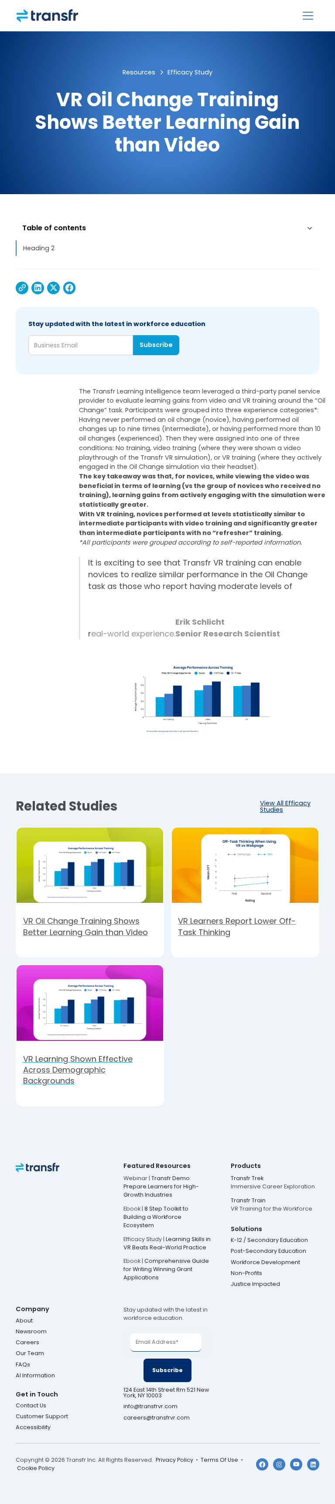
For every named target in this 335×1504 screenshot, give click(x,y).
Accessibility (33, 1427)
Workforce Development (265, 1262)
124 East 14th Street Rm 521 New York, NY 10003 (166, 1392)
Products (246, 1166)
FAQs (23, 1365)
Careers (27, 1343)
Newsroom (31, 1332)
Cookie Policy (36, 1468)
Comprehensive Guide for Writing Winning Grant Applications (166, 1269)
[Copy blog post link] (22, 288)
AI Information (35, 1376)
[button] (307, 15)
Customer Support (42, 1417)
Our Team (30, 1353)
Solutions (246, 1229)
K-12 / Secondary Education (269, 1240)
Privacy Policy (174, 1460)
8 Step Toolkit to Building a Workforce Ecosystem (155, 1217)
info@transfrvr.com (150, 1407)
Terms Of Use (219, 1460)
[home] (47, 15)
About (24, 1321)
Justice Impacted (255, 1284)
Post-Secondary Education (268, 1251)
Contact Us (31, 1406)
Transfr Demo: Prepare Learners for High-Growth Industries (161, 1186)
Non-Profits (246, 1273)
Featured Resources (157, 1166)
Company (32, 1309)
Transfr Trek (247, 1178)
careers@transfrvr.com (157, 1418)
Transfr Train (248, 1200)
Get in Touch (37, 1394)
